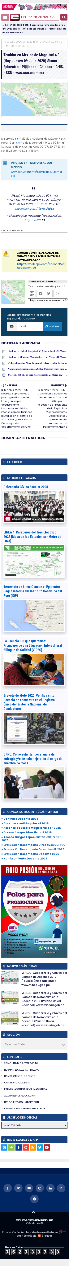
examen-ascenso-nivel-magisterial (26, 1089)
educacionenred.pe (38, 17)
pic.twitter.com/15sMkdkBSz (34, 209)
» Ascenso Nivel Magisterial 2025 (25, 823)
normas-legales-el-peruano (21, 1069)
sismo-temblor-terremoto (21, 1063)
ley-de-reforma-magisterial (21, 1102)
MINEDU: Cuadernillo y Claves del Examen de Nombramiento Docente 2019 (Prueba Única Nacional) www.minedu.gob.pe (44, 999)
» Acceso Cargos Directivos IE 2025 (26, 832)
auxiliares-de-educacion (20, 1095)
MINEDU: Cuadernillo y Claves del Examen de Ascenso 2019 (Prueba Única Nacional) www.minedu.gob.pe (44, 979)
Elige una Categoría (18, 1044)
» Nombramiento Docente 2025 (24, 858)
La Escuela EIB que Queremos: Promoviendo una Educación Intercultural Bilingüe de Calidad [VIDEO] (32, 645)
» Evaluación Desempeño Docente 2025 (30, 854)
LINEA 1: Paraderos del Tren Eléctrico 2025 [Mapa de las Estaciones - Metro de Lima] (32, 536)
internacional (45, 41)
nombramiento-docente (19, 1076)
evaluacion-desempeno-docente (24, 1108)
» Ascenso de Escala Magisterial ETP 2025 (31, 828)
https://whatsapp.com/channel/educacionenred (41, 266)
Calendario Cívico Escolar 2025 (25, 487)
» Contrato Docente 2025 (19, 819)
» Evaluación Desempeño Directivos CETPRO (33, 845)
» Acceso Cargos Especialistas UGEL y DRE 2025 (31, 838)
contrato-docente (17, 1082)
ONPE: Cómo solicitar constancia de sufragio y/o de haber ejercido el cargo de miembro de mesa (32, 758)
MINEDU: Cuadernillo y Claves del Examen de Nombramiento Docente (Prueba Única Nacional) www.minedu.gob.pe (44, 1019)
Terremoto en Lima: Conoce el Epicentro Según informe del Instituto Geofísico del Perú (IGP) (32, 591)
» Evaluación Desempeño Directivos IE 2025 (32, 849)
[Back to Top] (33, 1212)
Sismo (20, 143)
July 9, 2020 (32, 220)
